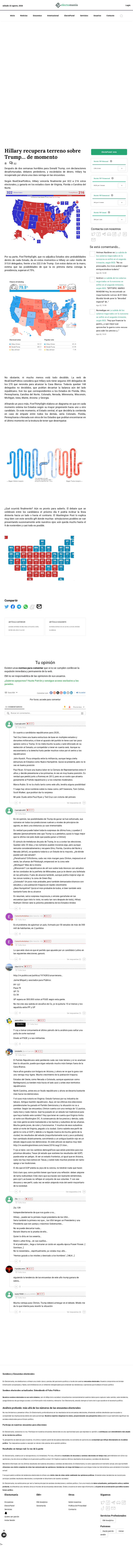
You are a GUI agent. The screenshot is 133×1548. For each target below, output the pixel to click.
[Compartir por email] (39, 606)
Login (128, 5)
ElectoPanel (69, 16)
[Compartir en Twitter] (7, 606)
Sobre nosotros (74, 1502)
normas (23, 668)
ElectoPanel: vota (109, 152)
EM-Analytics (41, 1502)
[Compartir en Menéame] (32, 606)
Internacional (53, 16)
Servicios (84, 16)
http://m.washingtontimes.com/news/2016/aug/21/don (40, 1145)
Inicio (12, 16)
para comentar (35, 668)
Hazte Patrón (35, 680)
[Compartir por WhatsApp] (26, 606)
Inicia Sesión (10, 1520)
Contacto (110, 16)
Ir (121, 168)
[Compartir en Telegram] (19, 606)
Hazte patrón (108, 1531)
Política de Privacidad (77, 1506)
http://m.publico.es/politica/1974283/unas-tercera (37, 975)
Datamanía (41, 1506)
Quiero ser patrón (12, 1517)
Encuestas (37, 16)
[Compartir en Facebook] (13, 606)
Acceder (81, 693)
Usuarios (97, 16)
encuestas (76, 1456)
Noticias (23, 16)
